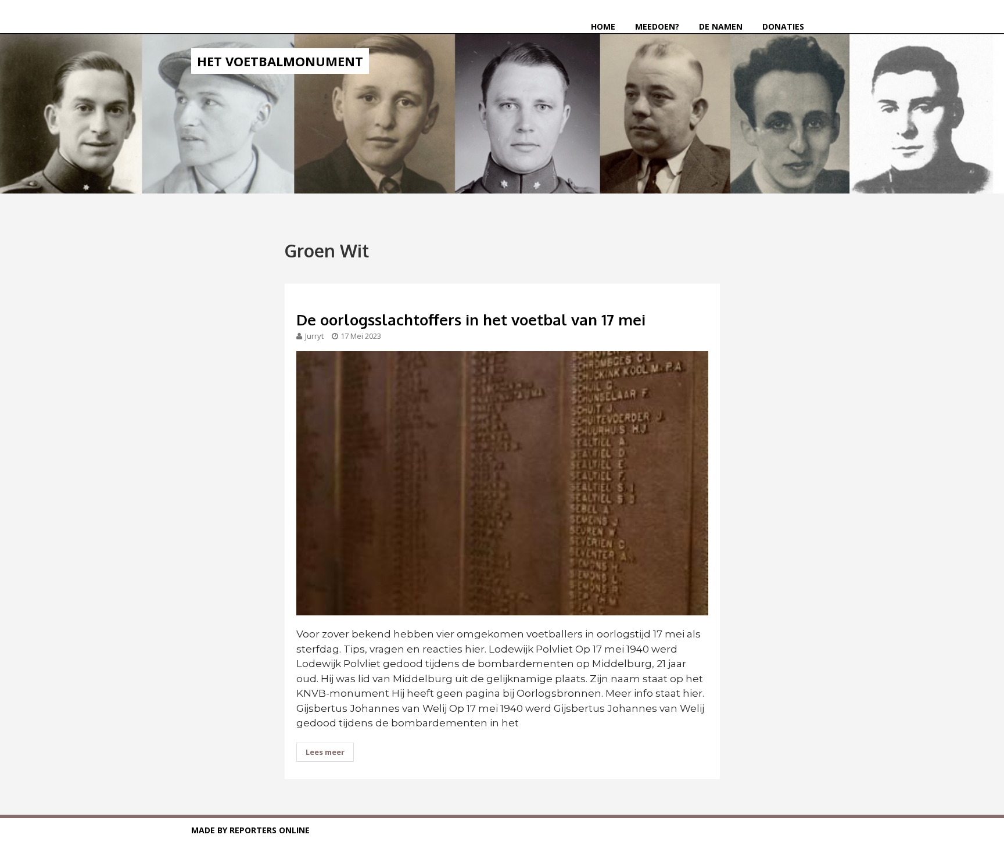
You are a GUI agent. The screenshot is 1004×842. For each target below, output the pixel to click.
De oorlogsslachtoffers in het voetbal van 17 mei (471, 319)
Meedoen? (657, 26)
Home (603, 26)
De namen (721, 26)
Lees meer (325, 752)
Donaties (783, 26)
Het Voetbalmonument (280, 61)
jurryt (314, 336)
